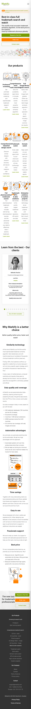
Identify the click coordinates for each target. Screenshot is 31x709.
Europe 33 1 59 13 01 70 (15, 689)
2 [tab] (6, 309)
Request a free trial (15, 35)
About (15, 669)
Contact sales (15, 44)
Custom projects (15, 661)
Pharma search (15, 638)
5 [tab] (12, 309)
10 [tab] (22, 309)
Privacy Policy (16, 699)
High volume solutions (15, 658)
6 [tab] (14, 309)
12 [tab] (26, 309)
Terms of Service (16, 703)
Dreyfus (15, 280)
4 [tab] (10, 309)
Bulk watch (15, 651)
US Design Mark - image (15, 641)
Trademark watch (15, 649)
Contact (15, 671)
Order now (16, 39)
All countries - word (15, 636)
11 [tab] (24, 309)
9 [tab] (20, 309)
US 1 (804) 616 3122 (15, 687)
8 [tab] (18, 309)
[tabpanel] (15, 279)
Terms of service (15, 674)
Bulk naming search (15, 625)
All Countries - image (15, 643)
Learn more (6, 109)
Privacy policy (15, 676)
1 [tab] (4, 309)
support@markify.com (15, 684)
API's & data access (15, 656)
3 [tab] (8, 309)
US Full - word (15, 633)
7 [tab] (16, 309)
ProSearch (15, 623)
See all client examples (15, 314)
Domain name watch (15, 654)
